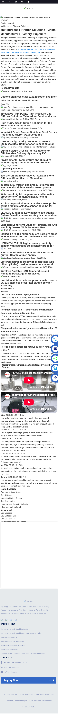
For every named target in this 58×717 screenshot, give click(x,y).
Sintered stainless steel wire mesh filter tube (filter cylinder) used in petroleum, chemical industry (27, 264)
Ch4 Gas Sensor (8, 519)
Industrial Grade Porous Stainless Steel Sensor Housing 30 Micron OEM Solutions (29, 133)
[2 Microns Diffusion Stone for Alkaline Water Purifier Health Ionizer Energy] (7, 248)
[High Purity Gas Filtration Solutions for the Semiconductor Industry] (21, 119)
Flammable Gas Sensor (11, 492)
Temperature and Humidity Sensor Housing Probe (21, 633)
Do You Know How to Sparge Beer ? (20, 294)
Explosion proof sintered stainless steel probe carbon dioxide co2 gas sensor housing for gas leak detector (28, 206)
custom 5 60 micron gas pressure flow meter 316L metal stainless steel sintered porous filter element (27, 187)
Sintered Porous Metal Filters (13, 645)
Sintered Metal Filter (9, 649)
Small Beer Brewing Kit (30, 52)
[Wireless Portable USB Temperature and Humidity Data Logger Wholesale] (27, 267)
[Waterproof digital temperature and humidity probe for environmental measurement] (27, 190)
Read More (6, 104)
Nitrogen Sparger (25, 49)
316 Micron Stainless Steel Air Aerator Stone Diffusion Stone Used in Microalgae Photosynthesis (27, 178)
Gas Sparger (6, 513)
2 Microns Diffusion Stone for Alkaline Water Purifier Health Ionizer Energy (27, 253)
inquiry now (11, 680)
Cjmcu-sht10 (6, 510)
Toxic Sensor (40, 49)
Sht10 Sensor (7, 495)
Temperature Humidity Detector (14, 504)
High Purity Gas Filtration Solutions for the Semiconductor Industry (26, 124)
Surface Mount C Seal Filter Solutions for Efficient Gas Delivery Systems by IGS (25, 152)
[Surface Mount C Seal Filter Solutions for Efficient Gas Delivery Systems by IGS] (28, 147)
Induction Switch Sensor (11, 498)
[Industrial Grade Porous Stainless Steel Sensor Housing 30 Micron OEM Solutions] (22, 128)
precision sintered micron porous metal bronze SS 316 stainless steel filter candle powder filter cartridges (29, 283)
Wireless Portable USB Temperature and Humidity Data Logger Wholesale (25, 272)
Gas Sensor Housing (9, 637)
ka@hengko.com (10, 672)
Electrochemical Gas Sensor (13, 522)
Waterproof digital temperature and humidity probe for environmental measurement (27, 195)
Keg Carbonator (8, 501)
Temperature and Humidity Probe (14, 629)
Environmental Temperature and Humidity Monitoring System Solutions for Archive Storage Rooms (26, 162)
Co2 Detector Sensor (10, 516)
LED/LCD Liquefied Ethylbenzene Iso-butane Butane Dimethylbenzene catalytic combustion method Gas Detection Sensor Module (29, 215)
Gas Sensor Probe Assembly (12, 641)
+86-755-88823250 (11, 667)
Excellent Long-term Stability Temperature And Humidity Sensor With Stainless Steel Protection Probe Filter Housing (29, 227)
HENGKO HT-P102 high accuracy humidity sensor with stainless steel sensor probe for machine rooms (27, 246)
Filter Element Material (11, 507)
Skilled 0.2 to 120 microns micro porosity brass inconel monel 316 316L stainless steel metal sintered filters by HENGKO (29, 236)
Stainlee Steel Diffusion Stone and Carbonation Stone (23, 654)
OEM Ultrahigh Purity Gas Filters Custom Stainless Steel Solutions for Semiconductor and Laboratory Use (27, 144)
